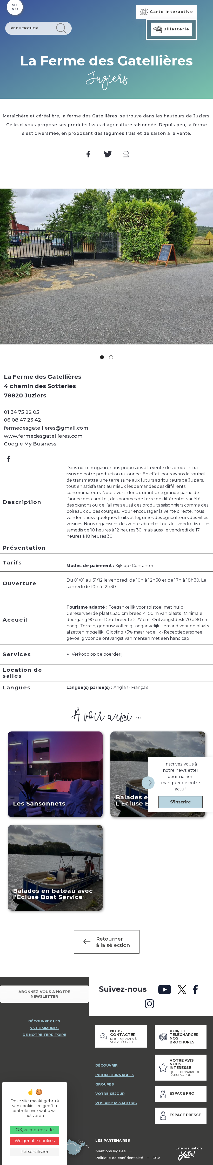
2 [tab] (111, 357)
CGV (156, 1158)
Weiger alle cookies (35, 1140)
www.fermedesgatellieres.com (43, 436)
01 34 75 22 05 (21, 412)
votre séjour (110, 1093)
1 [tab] (102, 357)
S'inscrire (180, 802)
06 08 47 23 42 (22, 420)
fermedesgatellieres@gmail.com (46, 428)
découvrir (106, 1065)
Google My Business (30, 444)
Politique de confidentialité (119, 1158)
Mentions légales (110, 1151)
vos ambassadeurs (116, 1103)
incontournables (114, 1075)
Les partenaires (112, 1140)
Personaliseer (35, 1151)
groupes (104, 1084)
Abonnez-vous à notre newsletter (44, 994)
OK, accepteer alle (35, 1129)
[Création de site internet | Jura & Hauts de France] (186, 1156)
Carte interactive (170, 11)
